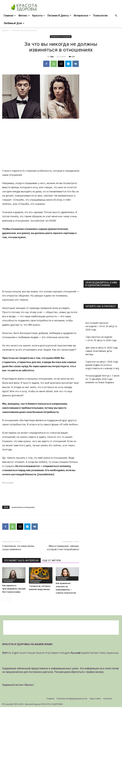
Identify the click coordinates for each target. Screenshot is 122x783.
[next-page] (9, 599)
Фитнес (22, 15)
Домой (5, 30)
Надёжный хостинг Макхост (18, 684)
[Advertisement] (40, 145)
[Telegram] (68, 64)
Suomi (23, 652)
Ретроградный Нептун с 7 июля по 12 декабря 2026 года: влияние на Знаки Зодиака (102, 379)
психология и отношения (23, 507)
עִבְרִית (48, 652)
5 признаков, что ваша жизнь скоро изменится (18, 548)
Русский (76, 652)
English (15, 652)
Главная (8, 15)
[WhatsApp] (54, 64)
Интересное (81, 15)
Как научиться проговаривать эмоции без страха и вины (13, 588)
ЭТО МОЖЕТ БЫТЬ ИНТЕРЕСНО (21, 560)
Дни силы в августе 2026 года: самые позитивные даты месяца (101, 351)
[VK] (75, 64)
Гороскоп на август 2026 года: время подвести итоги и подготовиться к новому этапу (102, 365)
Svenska (94, 652)
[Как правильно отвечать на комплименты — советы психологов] (67, 574)
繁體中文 (6, 652)
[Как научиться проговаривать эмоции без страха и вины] (14, 575)
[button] (116, 15)
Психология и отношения (61, 36)
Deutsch (40, 652)
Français (31, 652)
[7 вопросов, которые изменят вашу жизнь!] (40, 575)
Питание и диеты (58, 15)
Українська (112, 652)
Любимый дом (13, 23)
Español (85, 652)
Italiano (55, 652)
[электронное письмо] (61, 64)
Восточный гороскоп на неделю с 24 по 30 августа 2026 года (101, 326)
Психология (100, 15)
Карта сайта (95, 698)
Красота (37, 15)
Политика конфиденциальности (72, 698)
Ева (52, 56)
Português (64, 652)
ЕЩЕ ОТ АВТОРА (52, 560)
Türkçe (102, 652)
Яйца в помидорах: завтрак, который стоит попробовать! (63, 548)
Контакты (107, 698)
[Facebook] (46, 64)
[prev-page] (4, 599)
